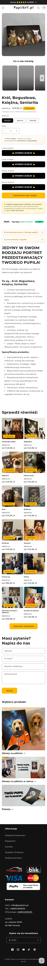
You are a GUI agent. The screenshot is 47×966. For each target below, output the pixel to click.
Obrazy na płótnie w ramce (17, 781)
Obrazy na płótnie (12, 753)
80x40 (20, 120)
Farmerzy (6, 577)
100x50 (33, 120)
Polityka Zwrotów (13, 858)
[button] (3, 8)
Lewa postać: (8, 148)
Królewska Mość (9, 442)
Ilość (4, 126)
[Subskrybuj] (38, 940)
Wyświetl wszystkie (23, 626)
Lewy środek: (8, 159)
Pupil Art (14, 959)
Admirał (5, 475)
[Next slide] (42, 78)
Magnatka (28, 442)
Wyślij (9, 690)
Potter (26, 577)
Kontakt (9, 847)
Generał (27, 543)
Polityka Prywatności (15, 835)
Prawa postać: (8, 182)
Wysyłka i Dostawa (14, 852)
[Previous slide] (4, 78)
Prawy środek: (8, 171)
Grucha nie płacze (31, 611)
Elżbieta (27, 509)
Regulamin (10, 841)
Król (3, 509)
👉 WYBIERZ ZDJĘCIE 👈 (23, 153)
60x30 (8, 120)
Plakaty (6, 809)
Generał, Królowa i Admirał (10, 612)
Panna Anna (29, 475)
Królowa (5, 543)
